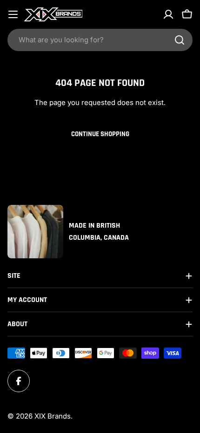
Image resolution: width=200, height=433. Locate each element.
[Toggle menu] (13, 14)
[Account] (168, 14)
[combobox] (100, 40)
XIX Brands (52, 416)
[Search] (179, 40)
